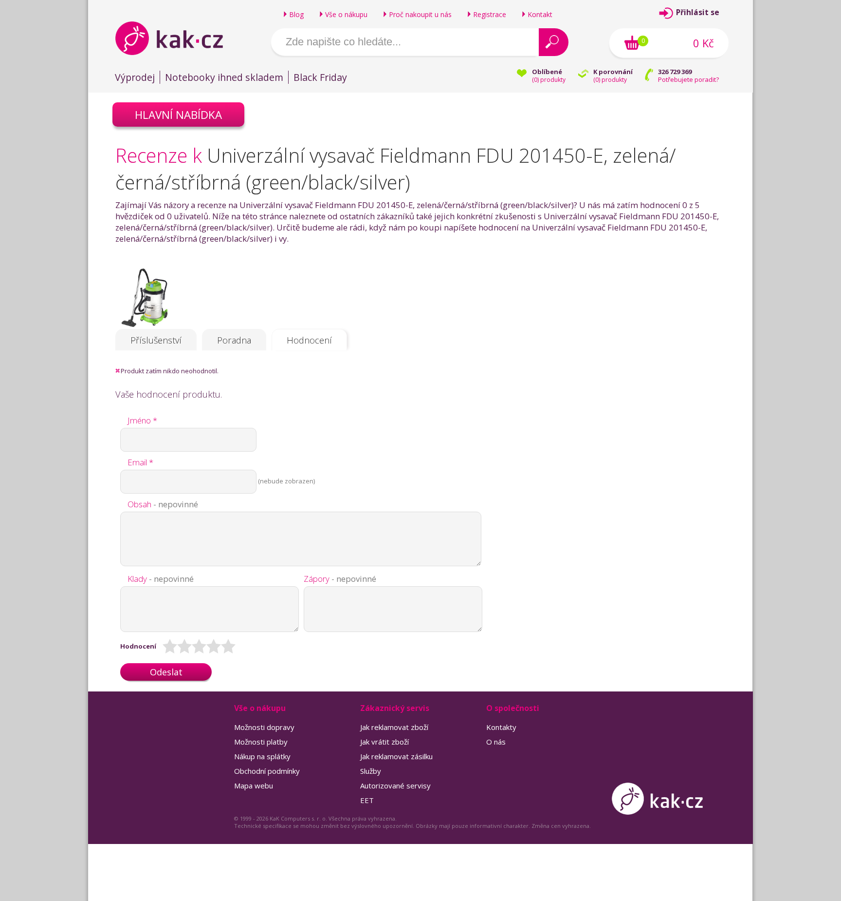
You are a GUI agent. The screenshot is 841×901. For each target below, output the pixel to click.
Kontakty (501, 727)
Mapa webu (253, 785)
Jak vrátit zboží (384, 742)
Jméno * (142, 420)
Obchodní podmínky (267, 771)
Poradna (234, 340)
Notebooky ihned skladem (224, 77)
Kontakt (540, 14)
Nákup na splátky (262, 756)
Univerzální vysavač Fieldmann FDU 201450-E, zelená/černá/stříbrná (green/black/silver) (395, 168)
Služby (370, 771)
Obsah (163, 504)
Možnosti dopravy (264, 727)
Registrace (489, 14)
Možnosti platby (261, 742)
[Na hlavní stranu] (177, 38)
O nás (496, 742)
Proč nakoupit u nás (420, 14)
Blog (296, 14)
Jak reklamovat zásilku (396, 756)
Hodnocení (309, 340)
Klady (161, 578)
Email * (140, 462)
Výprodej (135, 77)
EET (367, 800)
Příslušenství (156, 340)
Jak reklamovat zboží (394, 727)
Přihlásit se (697, 12)
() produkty (549, 80)
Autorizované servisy (395, 785)
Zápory (340, 578)
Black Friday (320, 77)
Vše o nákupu (346, 14)
